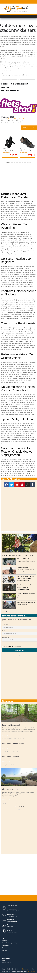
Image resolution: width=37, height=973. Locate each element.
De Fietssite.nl (23, 969)
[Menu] (34, 16)
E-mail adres (5, 637)
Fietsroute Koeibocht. (10, 789)
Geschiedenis (6, 958)
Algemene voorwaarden (8, 938)
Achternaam (5, 631)
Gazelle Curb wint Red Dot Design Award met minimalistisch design (24, 587)
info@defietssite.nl (12, 921)
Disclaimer (5, 940)
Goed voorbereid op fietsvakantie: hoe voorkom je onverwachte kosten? (25, 570)
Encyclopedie (6, 963)
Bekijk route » (6, 735)
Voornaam (5, 624)
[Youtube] (16, 484)
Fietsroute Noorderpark (11, 725)
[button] (6, 162)
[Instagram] (27, 484)
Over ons (4, 950)
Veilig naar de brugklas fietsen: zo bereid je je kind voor (18, 555)
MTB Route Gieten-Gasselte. (13, 744)
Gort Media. (31, 971)
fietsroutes (6, 956)
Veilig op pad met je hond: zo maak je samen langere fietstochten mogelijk (25, 578)
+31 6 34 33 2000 (12, 916)
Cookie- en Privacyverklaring (9, 943)
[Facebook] (6, 484)
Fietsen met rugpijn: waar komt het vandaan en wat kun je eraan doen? (26, 596)
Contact (4, 948)
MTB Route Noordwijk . (11, 757)
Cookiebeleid (5, 945)
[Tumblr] (32, 484)
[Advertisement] (18, 509)
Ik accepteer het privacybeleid (12, 646)
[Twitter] (11, 484)
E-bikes (4, 960)
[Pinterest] (22, 484)
